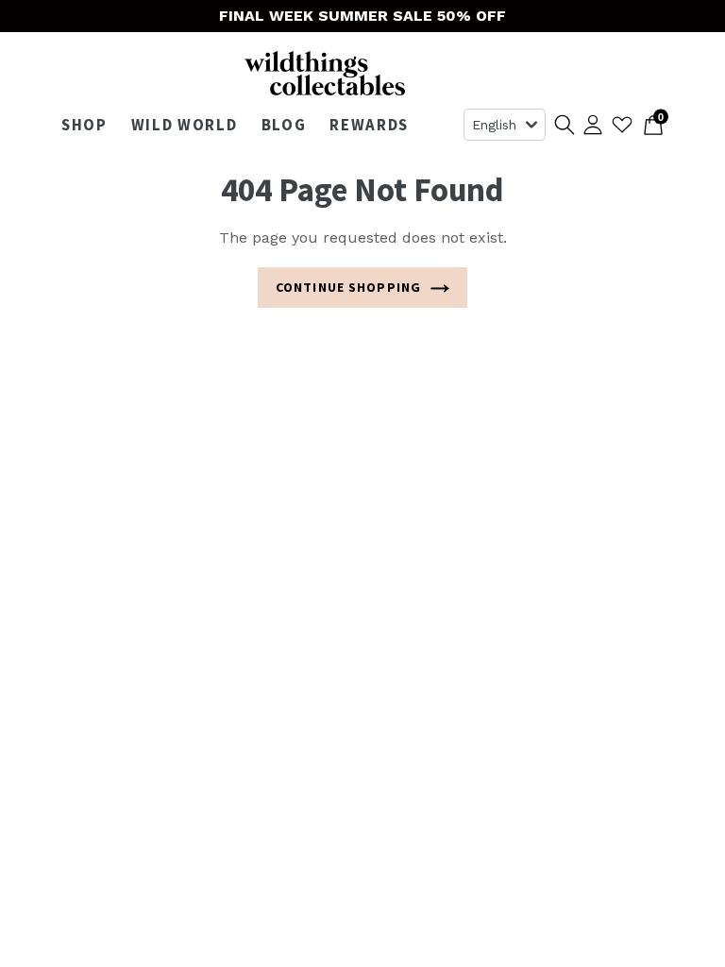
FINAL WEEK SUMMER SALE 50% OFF (362, 16)
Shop (89, 124)
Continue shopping (348, 287)
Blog (284, 124)
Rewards (369, 124)
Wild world (189, 124)
